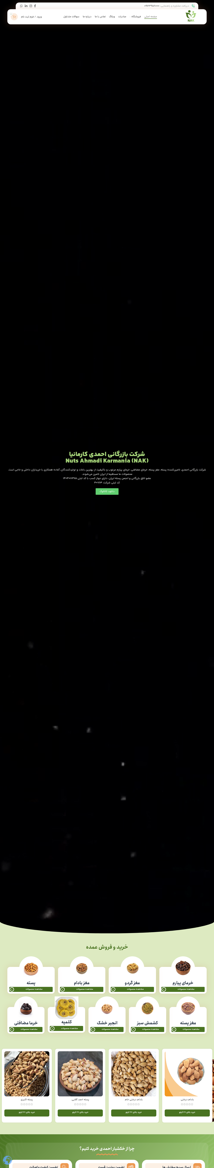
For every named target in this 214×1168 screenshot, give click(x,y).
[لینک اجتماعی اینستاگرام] (30, 5)
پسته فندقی (187, 1100)
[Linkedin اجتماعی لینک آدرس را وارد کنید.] (26, 5)
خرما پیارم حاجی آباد (26, 1100)
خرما (80, 1083)
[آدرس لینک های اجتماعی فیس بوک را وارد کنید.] (35, 5)
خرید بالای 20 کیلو (187, 1112)
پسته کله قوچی (134, 1100)
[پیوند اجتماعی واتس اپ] (21, 5)
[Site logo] (190, 17)
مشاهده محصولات (186, 989)
